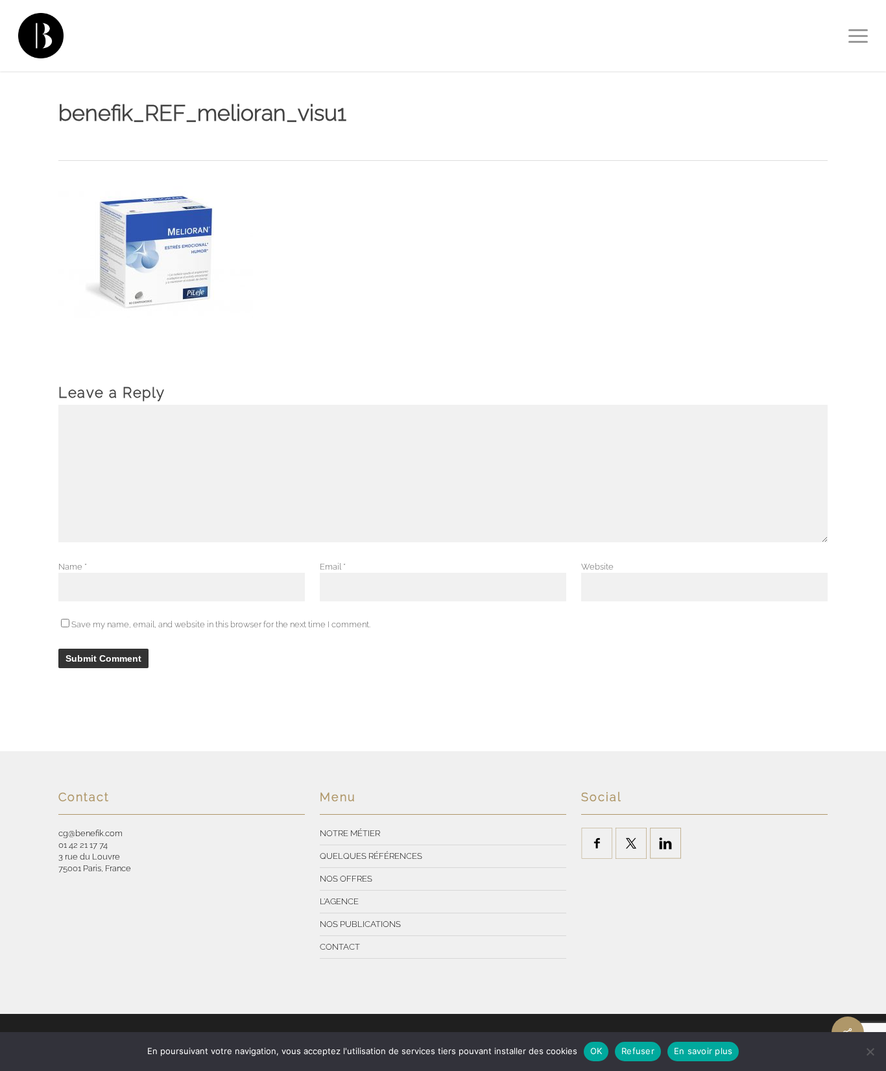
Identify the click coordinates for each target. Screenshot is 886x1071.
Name (72, 567)
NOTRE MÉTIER (350, 833)
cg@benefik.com (90, 833)
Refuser (637, 1051)
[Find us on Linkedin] (665, 843)
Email (333, 567)
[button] (858, 35)
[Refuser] (869, 1051)
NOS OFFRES (346, 879)
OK (596, 1051)
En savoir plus (703, 1051)
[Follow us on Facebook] (596, 843)
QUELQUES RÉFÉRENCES (371, 856)
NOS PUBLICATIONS (360, 924)
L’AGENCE (339, 901)
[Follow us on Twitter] (631, 843)
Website (597, 567)
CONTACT (340, 947)
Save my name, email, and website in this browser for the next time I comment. (220, 624)
